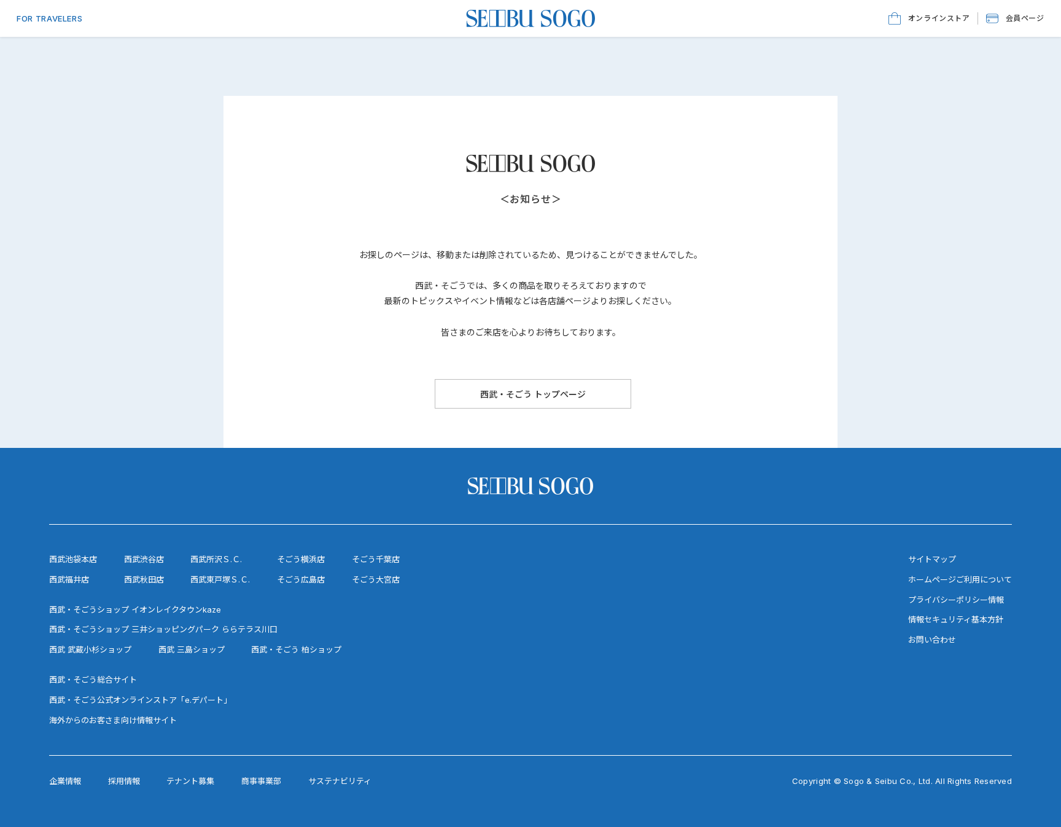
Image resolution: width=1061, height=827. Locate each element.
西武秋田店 (144, 579)
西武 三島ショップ (191, 649)
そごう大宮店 (376, 579)
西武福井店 (69, 579)
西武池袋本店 (73, 559)
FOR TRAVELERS (49, 18)
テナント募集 (190, 781)
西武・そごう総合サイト (93, 679)
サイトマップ (932, 559)
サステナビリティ (339, 781)
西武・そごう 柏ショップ (296, 649)
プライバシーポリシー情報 (956, 600)
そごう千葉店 (376, 559)
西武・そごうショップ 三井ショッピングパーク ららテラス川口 (163, 629)
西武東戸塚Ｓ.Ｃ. (220, 579)
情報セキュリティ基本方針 (955, 619)
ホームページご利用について (960, 579)
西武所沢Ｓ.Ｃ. (216, 559)
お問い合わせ (932, 640)
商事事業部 (261, 781)
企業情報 (65, 781)
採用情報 (124, 781)
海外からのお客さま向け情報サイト (113, 720)
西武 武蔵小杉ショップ (90, 649)
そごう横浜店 (301, 559)
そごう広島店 (301, 579)
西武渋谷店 (144, 559)
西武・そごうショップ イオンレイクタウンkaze (135, 609)
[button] (1015, 18)
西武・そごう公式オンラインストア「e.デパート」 (140, 700)
